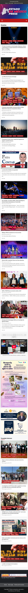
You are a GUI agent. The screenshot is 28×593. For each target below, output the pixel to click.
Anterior (4, 335)
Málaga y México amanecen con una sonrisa (11, 232)
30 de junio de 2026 (6, 110)
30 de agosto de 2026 (6, 463)
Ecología (10, 136)
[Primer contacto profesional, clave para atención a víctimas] (14, 449)
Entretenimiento (16, 195)
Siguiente (14, 337)
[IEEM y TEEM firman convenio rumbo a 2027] (14, 280)
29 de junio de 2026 (6, 171)
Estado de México (19, 255)
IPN (9, 482)
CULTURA (10, 40)
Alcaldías (3, 314)
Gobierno (20, 506)
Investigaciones (5, 482)
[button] (2, 20)
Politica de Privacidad (18, 3)
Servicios (7, 316)
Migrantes (8, 534)
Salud (3, 316)
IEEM (20, 287)
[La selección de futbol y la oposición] (14, 159)
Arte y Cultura (4, 40)
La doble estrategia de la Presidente (10, 564)
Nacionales (18, 71)
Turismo (7, 42)
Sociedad (4, 73)
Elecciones (4, 287)
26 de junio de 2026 (6, 203)
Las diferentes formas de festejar (9, 76)
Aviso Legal (11, 3)
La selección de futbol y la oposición (10, 170)
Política (3, 166)
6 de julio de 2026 (6, 50)
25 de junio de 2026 (6, 234)
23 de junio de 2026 (6, 262)
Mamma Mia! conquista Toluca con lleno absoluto (13, 260)
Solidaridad (20, 102)
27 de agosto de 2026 (6, 565)
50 (25, 335)
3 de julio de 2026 (6, 78)
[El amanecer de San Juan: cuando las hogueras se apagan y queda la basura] (14, 129)
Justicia (23, 454)
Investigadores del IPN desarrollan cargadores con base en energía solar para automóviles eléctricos (14, 486)
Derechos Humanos (5, 454)
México (10, 102)
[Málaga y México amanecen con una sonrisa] (14, 222)
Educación (17, 480)
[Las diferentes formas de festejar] (14, 66)
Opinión (22, 71)
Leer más (3, 54)
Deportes (8, 71)
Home (6, 3)
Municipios (20, 314)
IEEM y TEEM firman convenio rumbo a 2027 (11, 291)
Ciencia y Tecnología (5, 480)
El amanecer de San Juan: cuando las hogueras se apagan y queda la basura (13, 140)
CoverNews (10, 590)
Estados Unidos (15, 532)
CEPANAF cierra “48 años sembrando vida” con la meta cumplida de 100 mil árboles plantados (14, 512)
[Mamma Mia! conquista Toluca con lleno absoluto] (14, 250)
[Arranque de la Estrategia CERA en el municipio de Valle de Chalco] (14, 309)
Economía (15, 100)
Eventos (14, 40)
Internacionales (20, 40)
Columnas (4, 71)
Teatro (3, 42)
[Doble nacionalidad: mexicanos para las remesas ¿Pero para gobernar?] (14, 527)
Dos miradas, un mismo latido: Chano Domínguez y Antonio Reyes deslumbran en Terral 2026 (13, 201)
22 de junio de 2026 (6, 323)
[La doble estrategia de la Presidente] (14, 553)
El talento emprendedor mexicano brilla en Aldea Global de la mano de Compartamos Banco (13, 108)
